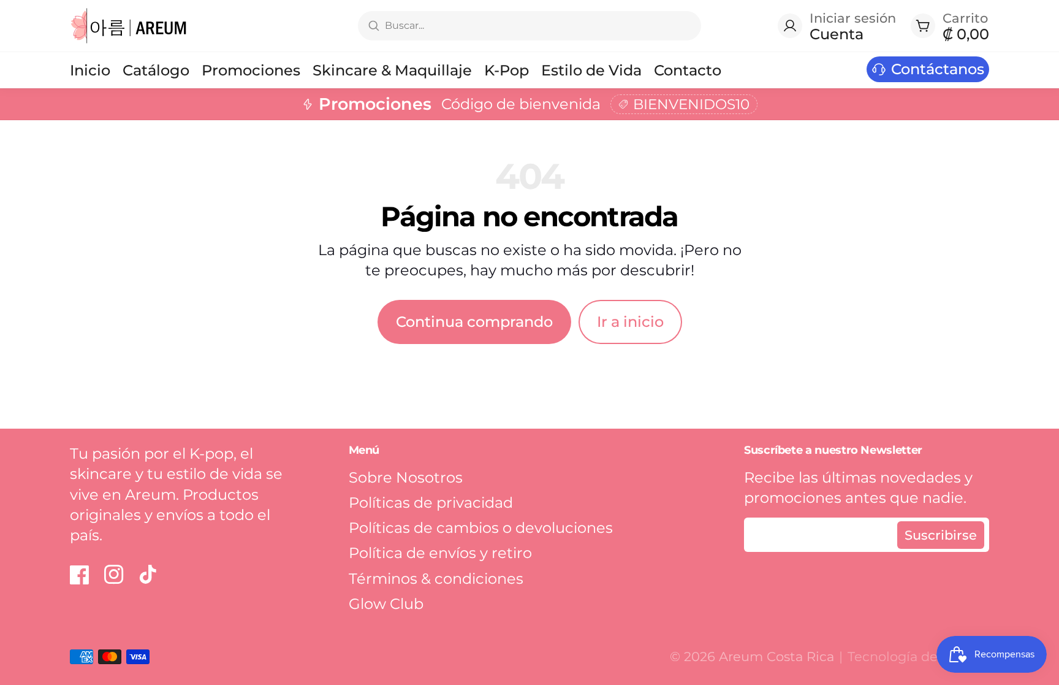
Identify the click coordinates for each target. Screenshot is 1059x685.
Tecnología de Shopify (918, 656)
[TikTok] (148, 574)
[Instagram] (114, 574)
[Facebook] (79, 574)
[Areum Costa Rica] (129, 25)
